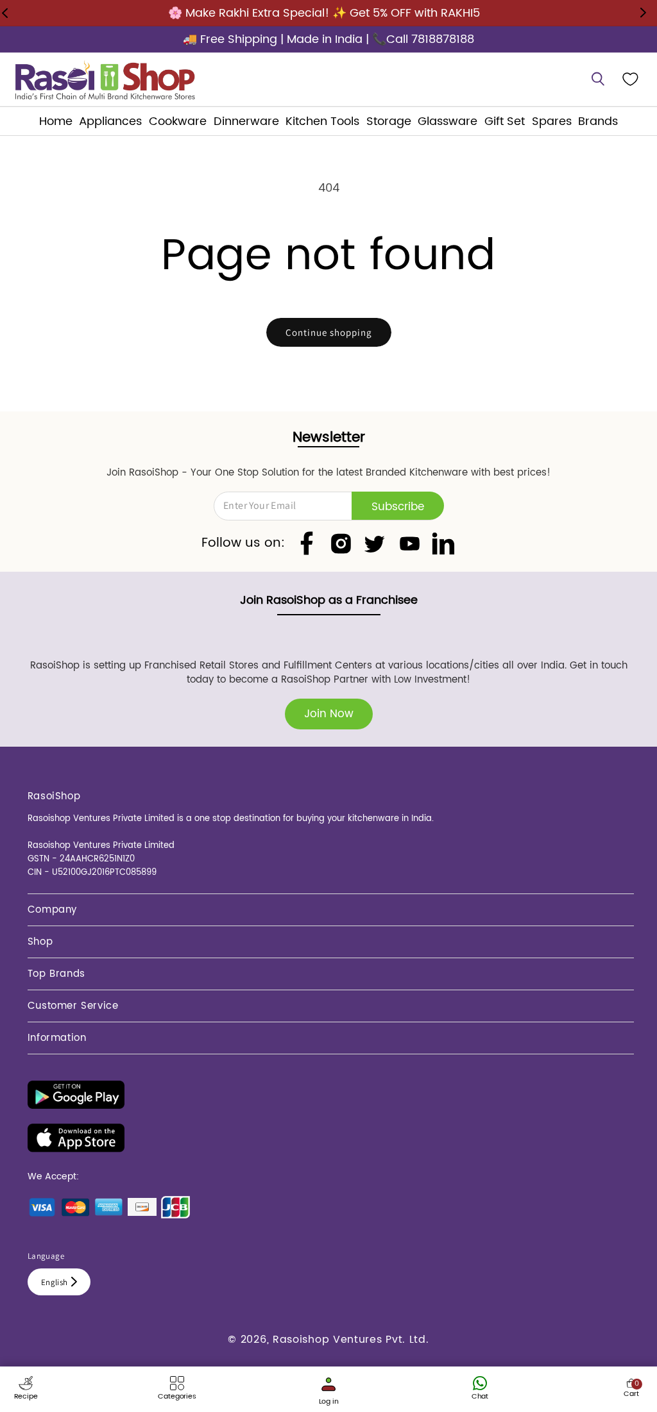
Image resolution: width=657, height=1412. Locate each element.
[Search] (598, 79)
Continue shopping (329, 332)
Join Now (329, 714)
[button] (110, 121)
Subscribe (397, 507)
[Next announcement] (643, 13)
